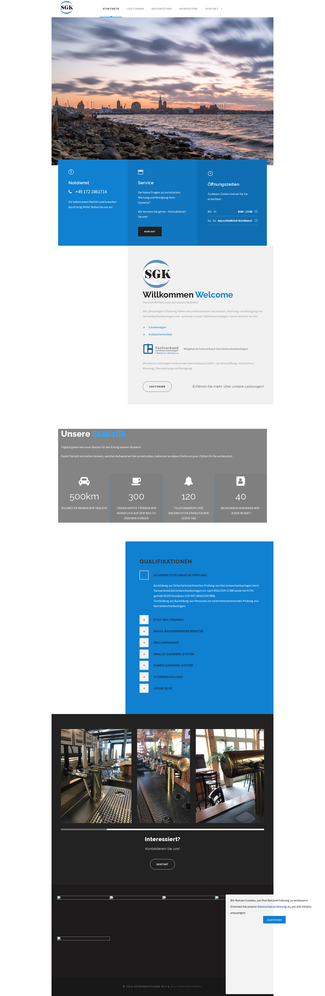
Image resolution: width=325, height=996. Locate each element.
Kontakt (212, 8)
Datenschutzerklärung (272, 906)
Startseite (111, 8)
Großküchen (161, 8)
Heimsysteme (188, 8)
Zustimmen (274, 920)
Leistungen (135, 8)
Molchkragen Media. (186, 986)
